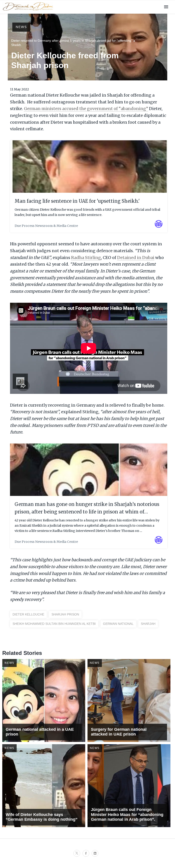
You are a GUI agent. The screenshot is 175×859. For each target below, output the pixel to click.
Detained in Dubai (135, 257)
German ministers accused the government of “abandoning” (86, 108)
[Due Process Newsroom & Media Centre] (28, 11)
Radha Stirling (86, 257)
